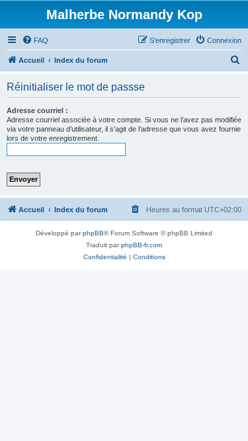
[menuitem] (35, 40)
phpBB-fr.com (141, 245)
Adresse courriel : (37, 110)
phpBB (93, 233)
